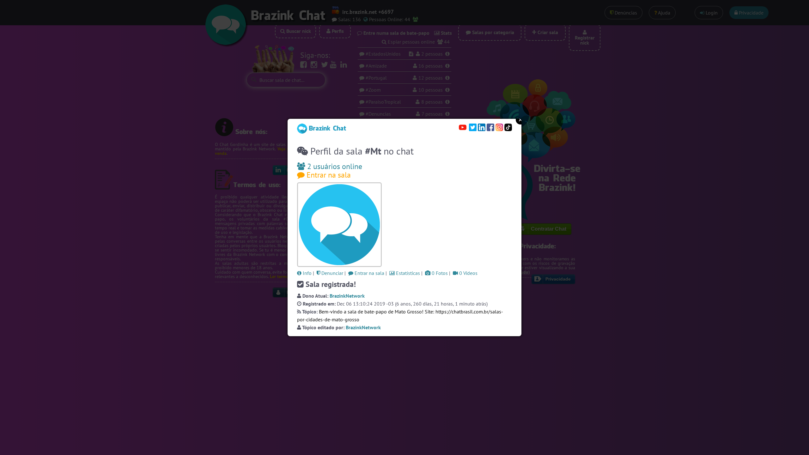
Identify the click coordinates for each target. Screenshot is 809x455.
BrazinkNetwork (347, 296)
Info (306, 273)
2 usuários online (333, 166)
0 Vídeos (467, 273)
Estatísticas (407, 273)
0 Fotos (439, 273)
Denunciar (331, 273)
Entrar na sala (328, 175)
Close (520, 119)
